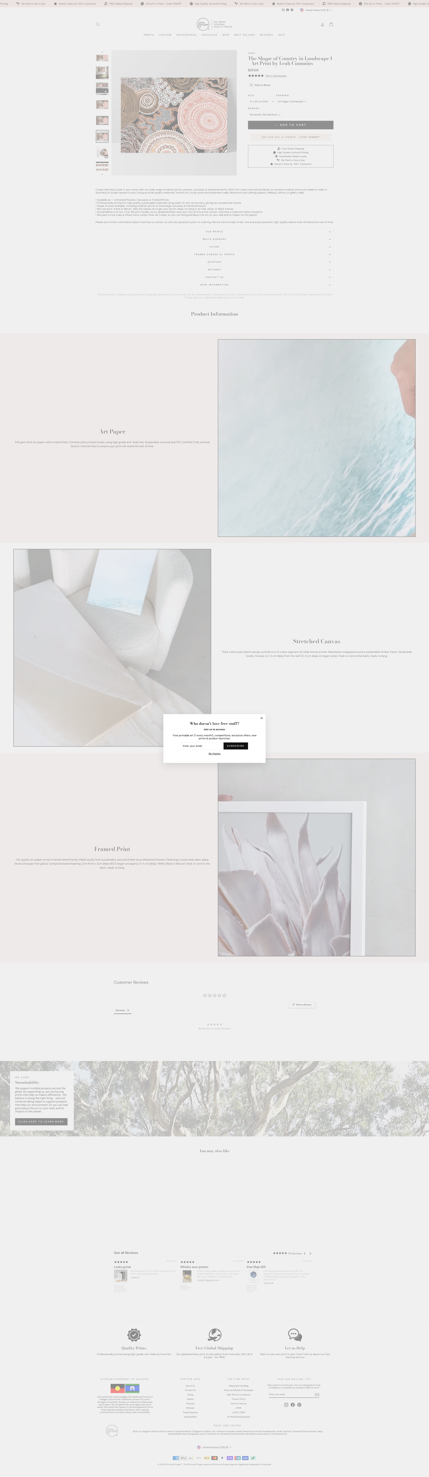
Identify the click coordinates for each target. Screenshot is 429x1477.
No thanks (215, 753)
